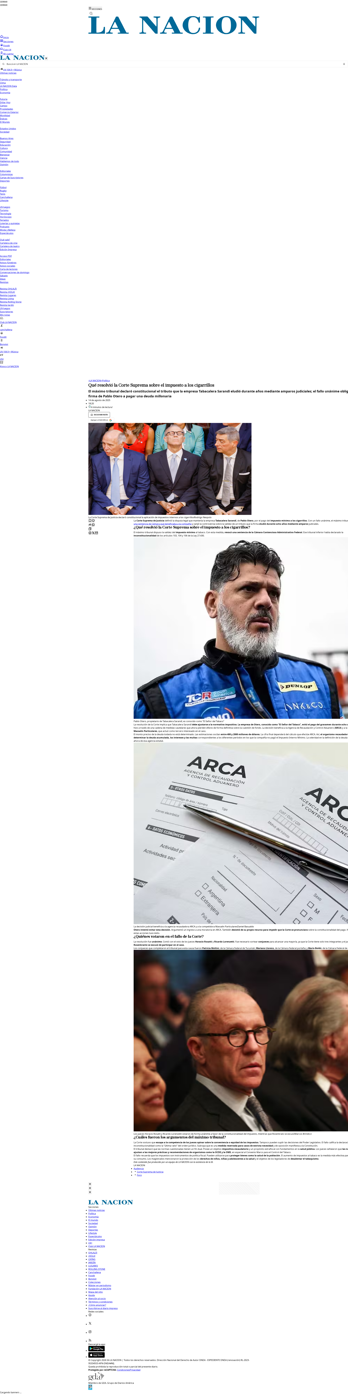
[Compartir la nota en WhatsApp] (93, 525)
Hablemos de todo (9, 161)
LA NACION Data (8, 86)
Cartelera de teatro (10, 246)
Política (105, 380)
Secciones (8, 41)
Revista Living (7, 298)
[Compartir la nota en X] (93, 533)
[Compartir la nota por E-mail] (96, 533)
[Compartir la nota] (90, 525)
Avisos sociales (7, 265)
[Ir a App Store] (96, 1356)
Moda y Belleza (7, 229)
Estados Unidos (8, 128)
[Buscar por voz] (344, 64)
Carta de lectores (9, 269)
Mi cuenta (8, 53)
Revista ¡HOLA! (7, 292)
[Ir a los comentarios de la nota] (93, 521)
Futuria (3, 99)
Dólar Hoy (5, 102)
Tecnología (5, 213)
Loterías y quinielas (10, 223)
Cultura (4, 148)
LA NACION (94, 380)
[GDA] (96, 1379)
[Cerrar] (46, 58)
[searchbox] (173, 64)
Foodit (6, 45)
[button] (174, 211)
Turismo (4, 210)
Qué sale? (5, 239)
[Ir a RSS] (90, 1341)
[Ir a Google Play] (96, 1350)
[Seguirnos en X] (90, 1324)
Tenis (2, 193)
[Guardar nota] (90, 521)
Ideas (3, 278)
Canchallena (6, 197)
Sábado (4, 275)
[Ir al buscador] (91, 13)
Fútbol (3, 187)
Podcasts (4, 226)
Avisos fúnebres (8, 262)
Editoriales (5, 171)
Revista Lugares (8, 295)
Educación (5, 144)
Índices (3, 118)
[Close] (90, 1184)
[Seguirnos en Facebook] (90, 1315)
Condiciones (123, 1369)
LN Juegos (5, 207)
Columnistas (6, 174)
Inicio (6, 37)
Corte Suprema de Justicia (150, 1171)
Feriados (4, 220)
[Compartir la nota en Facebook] (90, 533)
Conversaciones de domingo (14, 272)
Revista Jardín (7, 305)
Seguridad (5, 141)
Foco (139, 1175)
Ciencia (3, 158)
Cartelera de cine (8, 243)
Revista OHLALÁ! (8, 288)
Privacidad (135, 1369)
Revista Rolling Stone (10, 301)
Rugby (3, 190)
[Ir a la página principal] (174, 33)
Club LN (7, 49)
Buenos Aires (6, 138)
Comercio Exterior (9, 112)
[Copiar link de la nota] (90, 529)
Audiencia (139, 1168)
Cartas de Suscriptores (11, 177)
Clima (3, 82)
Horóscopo (6, 216)
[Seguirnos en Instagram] (90, 1332)
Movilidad (5, 115)
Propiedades (6, 108)
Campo (3, 105)
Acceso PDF (6, 256)
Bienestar (5, 154)
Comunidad (6, 151)
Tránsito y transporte (11, 79)
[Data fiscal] (90, 1389)
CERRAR (3, 2)
